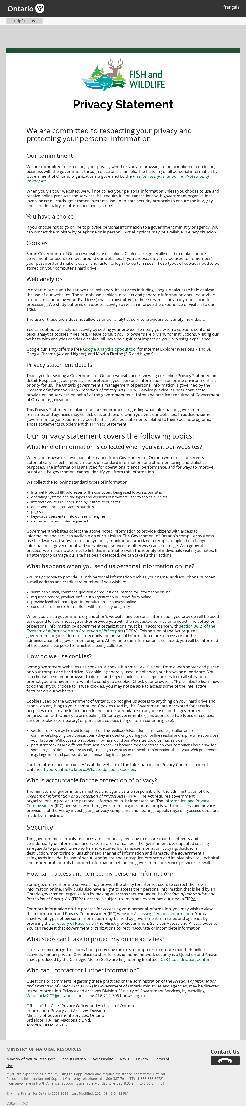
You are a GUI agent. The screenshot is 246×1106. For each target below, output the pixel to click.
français (231, 7)
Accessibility (103, 1058)
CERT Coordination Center (185, 959)
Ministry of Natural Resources (30, 1058)
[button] (21, 21)
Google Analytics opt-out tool (109, 349)
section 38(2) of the (120, 628)
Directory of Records (71, 923)
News (124, 1058)
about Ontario (74, 1058)
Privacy (142, 1058)
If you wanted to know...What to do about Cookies (89, 769)
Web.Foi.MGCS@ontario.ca (51, 995)
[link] (225, 1060)
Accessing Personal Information (163, 913)
